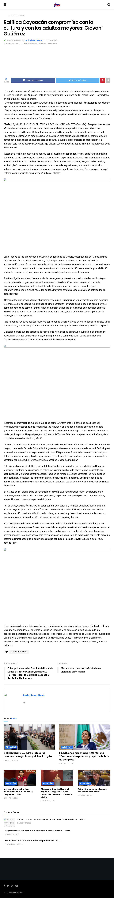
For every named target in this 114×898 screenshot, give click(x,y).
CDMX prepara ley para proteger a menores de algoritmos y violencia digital (28, 754)
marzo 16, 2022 (12, 834)
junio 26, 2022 (52, 40)
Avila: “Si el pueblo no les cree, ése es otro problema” (92, 790)
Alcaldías (11, 747)
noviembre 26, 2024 (14, 844)
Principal (52, 43)
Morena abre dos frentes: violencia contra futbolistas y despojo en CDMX (18, 792)
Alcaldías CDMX (17, 15)
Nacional (42, 43)
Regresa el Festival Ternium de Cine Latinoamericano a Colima (38, 830)
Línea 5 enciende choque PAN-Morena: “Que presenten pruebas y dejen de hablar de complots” (84, 756)
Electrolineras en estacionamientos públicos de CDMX (33, 840)
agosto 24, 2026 (11, 760)
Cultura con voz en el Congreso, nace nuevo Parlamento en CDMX (51, 819)
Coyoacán (33, 43)
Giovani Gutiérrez (19, 651)
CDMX (24, 43)
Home (6, 15)
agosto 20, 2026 (85, 795)
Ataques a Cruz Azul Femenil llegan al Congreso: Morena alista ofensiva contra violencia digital (57, 793)
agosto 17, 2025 (24, 823)
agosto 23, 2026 (11, 798)
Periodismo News (33, 40)
